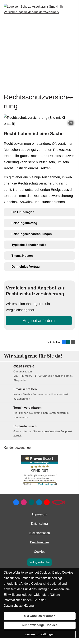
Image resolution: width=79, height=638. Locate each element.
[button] (23, 212)
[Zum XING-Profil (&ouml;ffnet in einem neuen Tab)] (31, 502)
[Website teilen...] (73, 342)
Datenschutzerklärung (19, 605)
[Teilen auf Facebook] (64, 342)
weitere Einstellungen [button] (39, 634)
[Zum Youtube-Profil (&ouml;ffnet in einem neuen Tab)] (47, 502)
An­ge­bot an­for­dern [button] (39, 321)
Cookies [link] (39, 551)
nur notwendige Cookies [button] (40, 625)
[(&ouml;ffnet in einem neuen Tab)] (39, 485)
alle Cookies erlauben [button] (39, 616)
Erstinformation (39, 533)
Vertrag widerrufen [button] (39, 562)
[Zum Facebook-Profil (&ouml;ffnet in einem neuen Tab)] (16, 502)
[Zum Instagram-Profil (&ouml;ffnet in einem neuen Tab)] (24, 502)
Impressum (39, 514)
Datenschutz (39, 523)
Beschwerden (39, 542)
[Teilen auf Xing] (68, 342)
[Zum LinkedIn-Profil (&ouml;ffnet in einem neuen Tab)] (39, 502)
